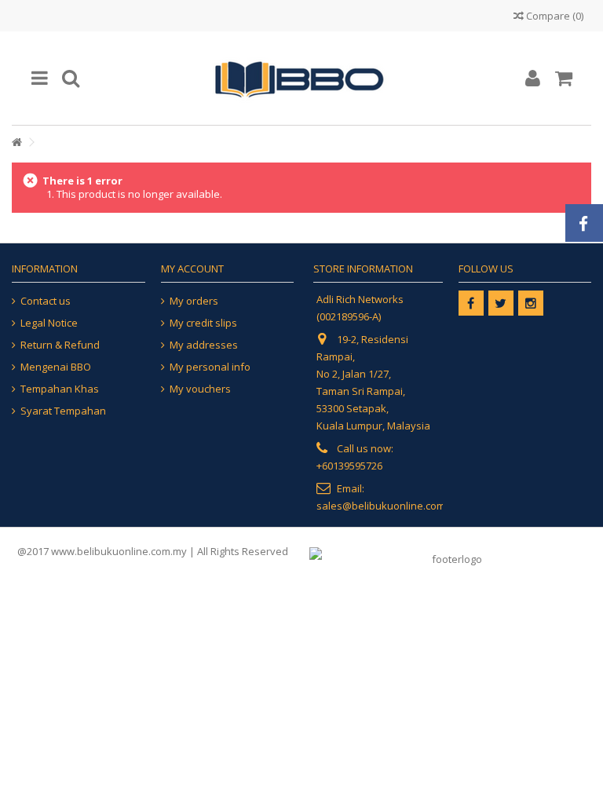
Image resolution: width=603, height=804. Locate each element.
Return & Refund (60, 345)
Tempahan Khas (59, 389)
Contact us (45, 301)
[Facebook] (471, 303)
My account (192, 268)
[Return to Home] (16, 142)
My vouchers (200, 389)
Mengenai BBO (55, 367)
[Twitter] (500, 303)
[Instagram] (530, 303)
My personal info (210, 367)
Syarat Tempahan (63, 411)
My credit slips (203, 323)
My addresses (204, 345)
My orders (194, 301)
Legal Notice (49, 323)
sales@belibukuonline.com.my (389, 506)
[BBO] (301, 78)
